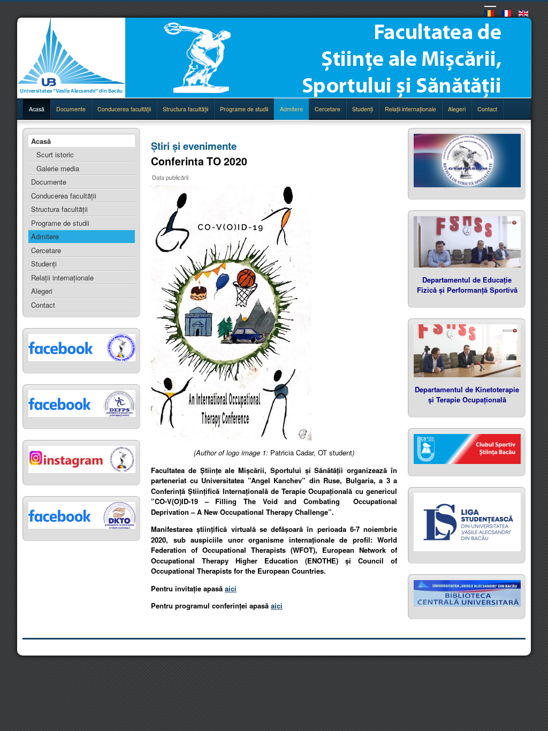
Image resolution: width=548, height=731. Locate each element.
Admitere (291, 109)
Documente (71, 109)
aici (231, 588)
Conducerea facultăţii (124, 109)
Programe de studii (244, 109)
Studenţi (362, 109)
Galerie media (57, 168)
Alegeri (457, 109)
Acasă (36, 109)
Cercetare (327, 109)
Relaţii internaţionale (410, 109)
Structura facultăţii (185, 109)
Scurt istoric (55, 154)
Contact (487, 109)
